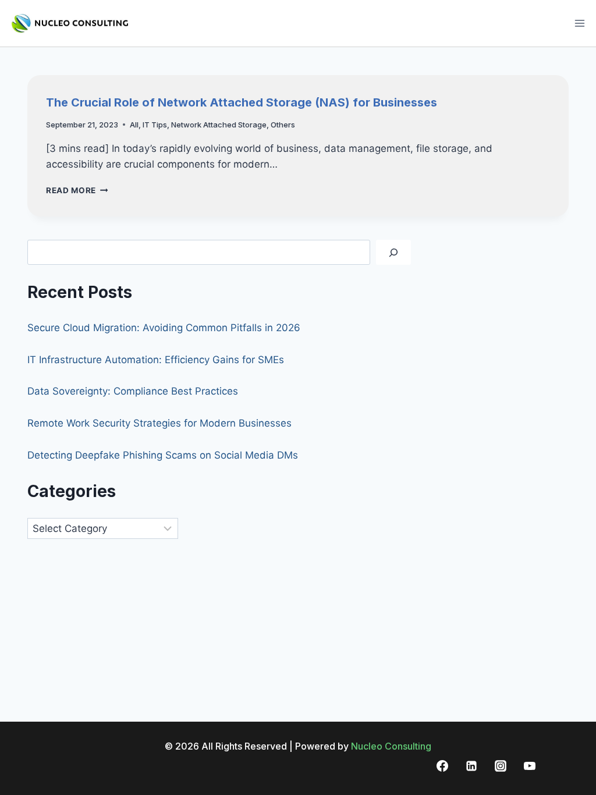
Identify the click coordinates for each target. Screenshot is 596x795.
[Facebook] (442, 766)
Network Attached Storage (219, 124)
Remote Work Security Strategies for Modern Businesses (159, 423)
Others (283, 124)
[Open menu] (579, 23)
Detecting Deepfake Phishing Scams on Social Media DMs (162, 455)
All (134, 124)
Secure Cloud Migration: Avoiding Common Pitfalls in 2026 (163, 327)
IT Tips (155, 124)
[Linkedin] (471, 766)
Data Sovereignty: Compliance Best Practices (132, 391)
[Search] (393, 252)
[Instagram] (500, 766)
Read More (77, 190)
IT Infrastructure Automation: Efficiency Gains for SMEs (155, 359)
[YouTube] (529, 766)
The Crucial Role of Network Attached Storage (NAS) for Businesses (241, 102)
